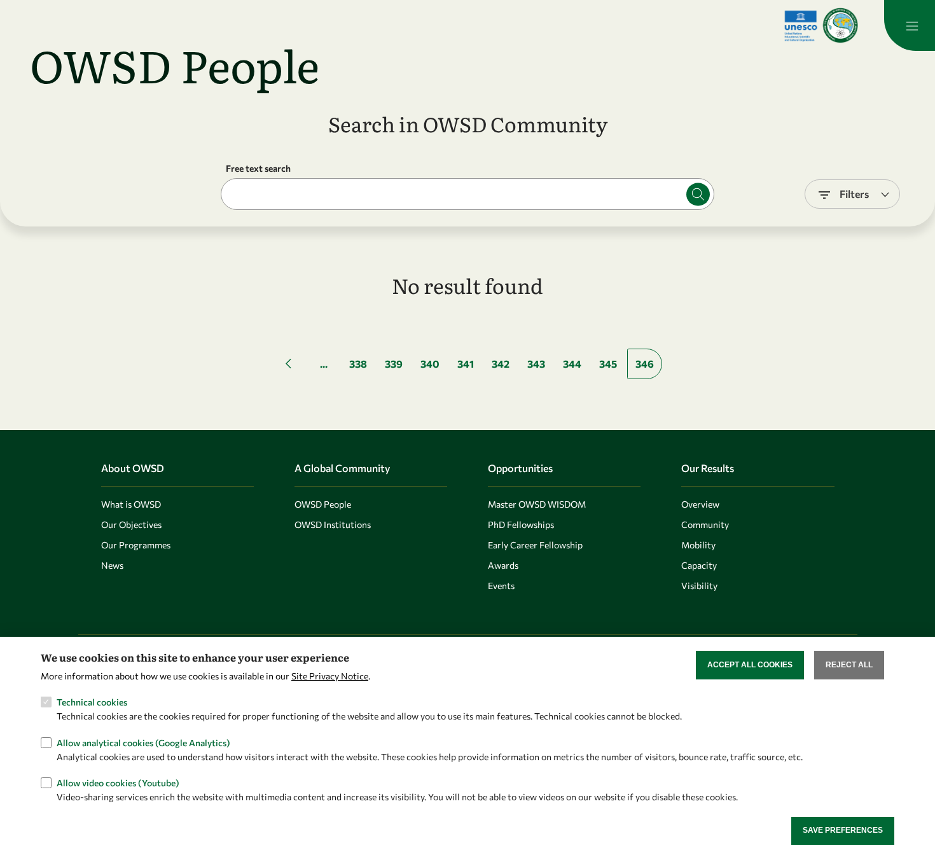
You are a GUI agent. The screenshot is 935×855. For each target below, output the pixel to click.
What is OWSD (131, 504)
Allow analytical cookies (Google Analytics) (143, 742)
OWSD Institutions (332, 524)
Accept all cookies (750, 664)
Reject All (849, 664)
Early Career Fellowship (535, 544)
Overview (700, 504)
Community (705, 524)
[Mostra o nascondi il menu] (909, 25)
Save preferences (843, 830)
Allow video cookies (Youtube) (118, 782)
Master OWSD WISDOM (537, 504)
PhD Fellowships (521, 524)
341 (465, 364)
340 (430, 364)
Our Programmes (135, 544)
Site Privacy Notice (329, 675)
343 (536, 364)
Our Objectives (131, 524)
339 (394, 364)
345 (608, 364)
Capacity (699, 565)
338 (358, 364)
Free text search (258, 168)
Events (501, 585)
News (112, 565)
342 (500, 364)
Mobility (698, 544)
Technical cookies (92, 702)
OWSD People (322, 504)
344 (572, 364)
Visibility (699, 585)
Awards (503, 565)
